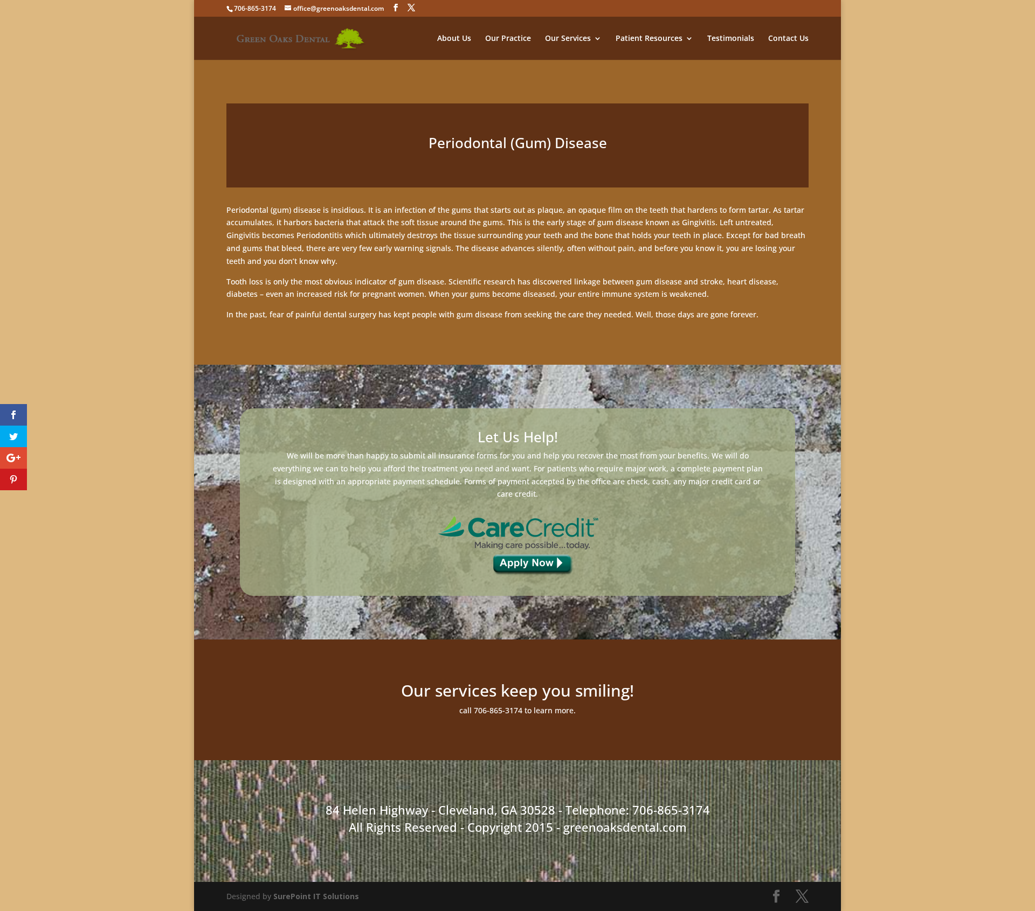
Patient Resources (649, 38)
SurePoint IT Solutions (316, 896)
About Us (454, 38)
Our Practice (508, 38)
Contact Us (788, 38)
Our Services (568, 38)
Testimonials (730, 38)
